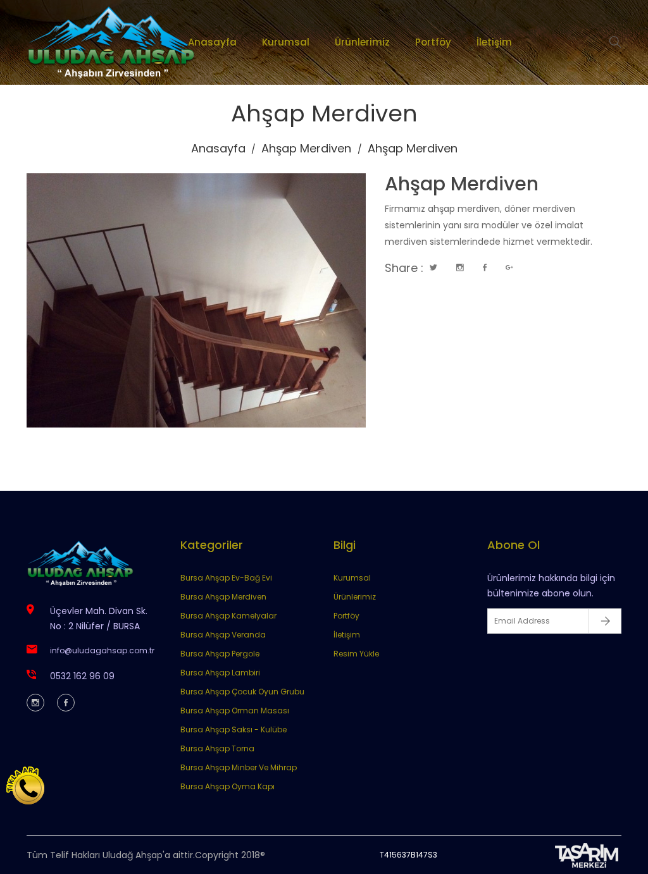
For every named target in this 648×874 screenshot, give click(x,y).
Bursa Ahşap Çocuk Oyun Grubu (242, 691)
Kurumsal (285, 42)
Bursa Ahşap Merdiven (223, 596)
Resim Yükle (356, 653)
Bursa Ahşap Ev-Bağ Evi (226, 577)
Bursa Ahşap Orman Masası (234, 710)
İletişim (493, 42)
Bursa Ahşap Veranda (223, 634)
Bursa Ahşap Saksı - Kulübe (233, 729)
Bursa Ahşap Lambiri (220, 672)
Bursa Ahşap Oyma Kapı (227, 786)
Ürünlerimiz (361, 42)
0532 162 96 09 (82, 676)
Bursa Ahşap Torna (217, 748)
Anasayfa (211, 42)
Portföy (432, 42)
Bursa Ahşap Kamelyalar (228, 615)
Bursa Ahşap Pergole (219, 653)
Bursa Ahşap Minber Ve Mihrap (238, 767)
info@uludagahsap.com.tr (102, 650)
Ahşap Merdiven (306, 148)
